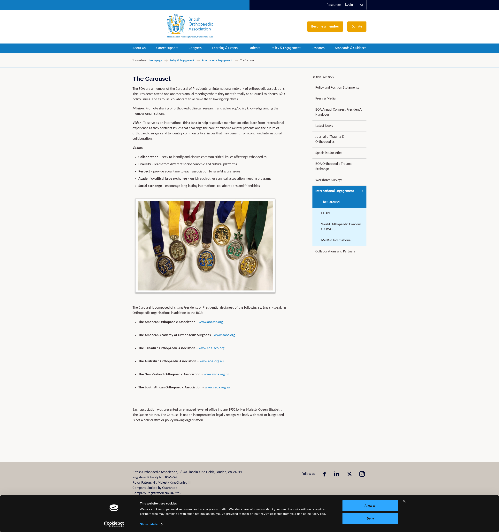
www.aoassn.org (211, 322)
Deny (370, 518)
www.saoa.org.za (217, 387)
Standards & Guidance (350, 48)
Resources (334, 5)
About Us (139, 48)
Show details (149, 524)
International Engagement (217, 60)
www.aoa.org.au (212, 361)
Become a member (325, 26)
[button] (361, 5)
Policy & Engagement (286, 48)
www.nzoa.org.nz (216, 374)
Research (318, 48)
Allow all (370, 505)
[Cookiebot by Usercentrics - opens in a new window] (114, 524)
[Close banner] (404, 501)
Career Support (167, 48)
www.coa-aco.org (211, 348)
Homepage (156, 60)
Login (349, 5)
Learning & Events (225, 48)
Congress (195, 48)
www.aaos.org (224, 335)
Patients (254, 48)
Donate (356, 26)
